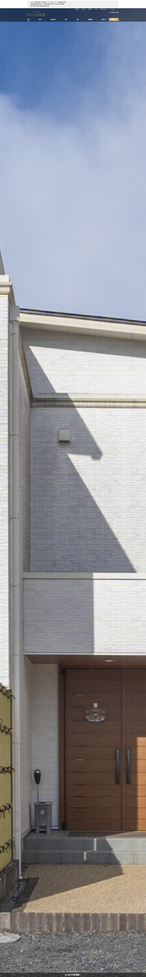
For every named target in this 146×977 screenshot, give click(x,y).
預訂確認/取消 (103, 9)
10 (85, 971)
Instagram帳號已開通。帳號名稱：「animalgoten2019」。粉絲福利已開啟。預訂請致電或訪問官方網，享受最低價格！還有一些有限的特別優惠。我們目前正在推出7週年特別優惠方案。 (48, 4)
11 (88, 971)
